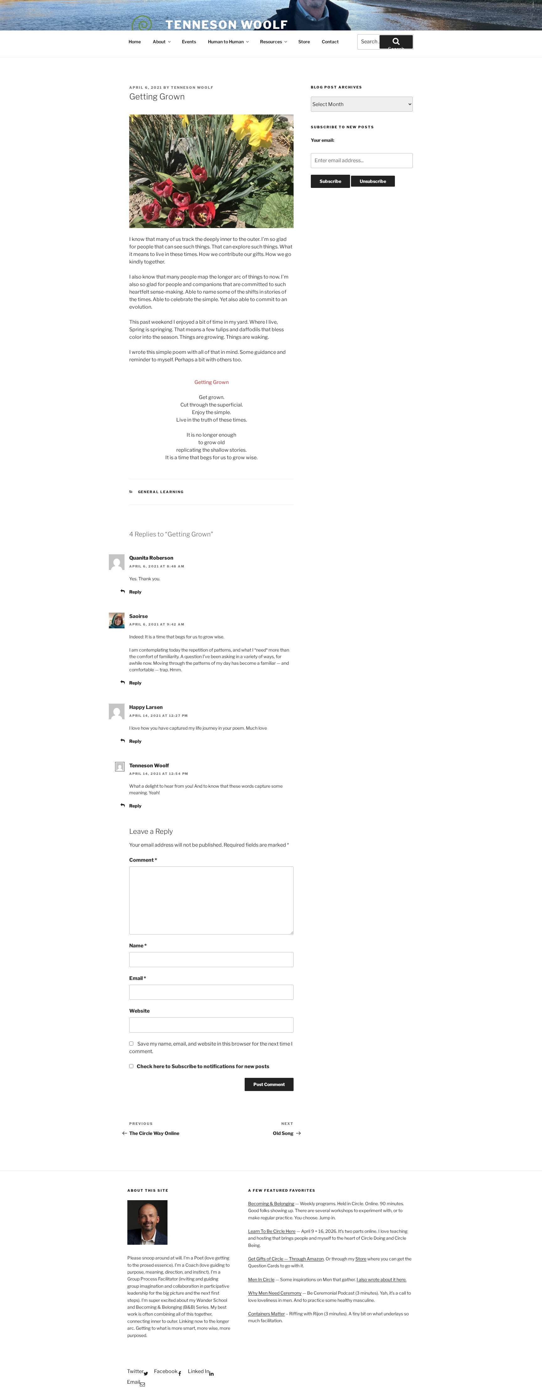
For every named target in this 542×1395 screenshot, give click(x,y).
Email (137, 978)
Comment (143, 860)
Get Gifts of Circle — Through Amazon (286, 1258)
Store (304, 41)
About (159, 41)
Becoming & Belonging (271, 1203)
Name (138, 946)
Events (189, 41)
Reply (135, 591)
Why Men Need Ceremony (274, 1293)
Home (135, 41)
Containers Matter (266, 1313)
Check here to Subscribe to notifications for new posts (202, 1066)
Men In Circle (261, 1279)
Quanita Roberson (151, 558)
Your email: (322, 140)
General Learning (161, 492)
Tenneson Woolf (227, 25)
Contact (330, 41)
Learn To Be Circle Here (271, 1231)
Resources (271, 41)
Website (139, 1011)
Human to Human (226, 41)
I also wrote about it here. (381, 1279)
